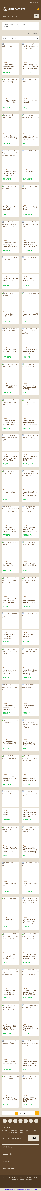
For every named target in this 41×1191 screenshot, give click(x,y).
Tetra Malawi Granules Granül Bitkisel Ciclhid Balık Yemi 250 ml (10, 530)
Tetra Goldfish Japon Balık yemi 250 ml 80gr (9, 66)
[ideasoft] (8, 1189)
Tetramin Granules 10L (10, 885)
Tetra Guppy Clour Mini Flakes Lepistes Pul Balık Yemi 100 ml (30, 67)
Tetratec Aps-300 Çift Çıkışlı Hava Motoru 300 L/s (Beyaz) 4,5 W (29, 993)
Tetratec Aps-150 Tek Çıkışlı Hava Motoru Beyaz (9, 636)
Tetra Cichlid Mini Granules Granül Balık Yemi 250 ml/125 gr (9, 423)
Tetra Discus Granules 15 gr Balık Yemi (10, 1099)
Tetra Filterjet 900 (30, 172)
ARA (36, 16)
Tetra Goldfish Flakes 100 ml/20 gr (9, 743)
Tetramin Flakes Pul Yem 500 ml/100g (10, 1063)
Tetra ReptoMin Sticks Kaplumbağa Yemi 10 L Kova (30, 244)
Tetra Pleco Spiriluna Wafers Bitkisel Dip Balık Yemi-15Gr (29, 601)
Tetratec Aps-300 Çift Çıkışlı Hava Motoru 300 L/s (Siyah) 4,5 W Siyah (10, 174)
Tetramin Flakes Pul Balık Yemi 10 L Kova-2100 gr (10, 850)
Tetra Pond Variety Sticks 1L (30, 101)
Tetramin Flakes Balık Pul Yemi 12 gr (10, 493)
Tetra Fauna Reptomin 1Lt (8, 813)
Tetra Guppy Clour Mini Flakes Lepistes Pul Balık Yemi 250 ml (30, 494)
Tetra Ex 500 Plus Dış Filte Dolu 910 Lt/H (29, 1099)
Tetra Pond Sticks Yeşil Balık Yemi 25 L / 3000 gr (10, 672)
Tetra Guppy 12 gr (9, 919)
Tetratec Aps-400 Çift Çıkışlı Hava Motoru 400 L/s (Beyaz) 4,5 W (9, 1029)
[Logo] (13, 9)
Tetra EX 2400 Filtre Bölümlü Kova (10, 208)
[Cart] (37, 9)
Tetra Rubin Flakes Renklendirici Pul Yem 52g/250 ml (30, 351)
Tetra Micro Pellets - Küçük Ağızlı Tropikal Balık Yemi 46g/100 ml (10, 245)
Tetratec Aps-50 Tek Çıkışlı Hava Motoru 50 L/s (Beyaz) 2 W (29, 922)
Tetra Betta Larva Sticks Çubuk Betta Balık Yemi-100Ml (30, 1063)
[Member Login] (32, 9)
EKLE (34, 1138)
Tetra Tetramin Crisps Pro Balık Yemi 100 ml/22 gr (30, 422)
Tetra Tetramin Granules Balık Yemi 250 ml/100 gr (30, 138)
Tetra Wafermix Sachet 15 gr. (29, 706)
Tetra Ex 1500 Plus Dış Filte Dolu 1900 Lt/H (30, 458)
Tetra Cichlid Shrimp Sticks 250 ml (10, 279)
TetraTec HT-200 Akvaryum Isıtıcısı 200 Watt (29, 814)
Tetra (5, 63)
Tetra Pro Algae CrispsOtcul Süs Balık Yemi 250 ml (30, 779)
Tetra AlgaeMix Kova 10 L (28, 635)
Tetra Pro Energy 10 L (30, 315)
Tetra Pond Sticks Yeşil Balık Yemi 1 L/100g (29, 387)
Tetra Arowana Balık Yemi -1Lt (8, 564)
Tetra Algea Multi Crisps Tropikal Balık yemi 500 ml (30, 529)
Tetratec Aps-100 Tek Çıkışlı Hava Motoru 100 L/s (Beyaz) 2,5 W (9, 993)
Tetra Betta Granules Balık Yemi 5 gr (30, 1028)
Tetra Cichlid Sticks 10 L (30, 885)
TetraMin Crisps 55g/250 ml (8, 315)
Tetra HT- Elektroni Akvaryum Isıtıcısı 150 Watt (10, 779)
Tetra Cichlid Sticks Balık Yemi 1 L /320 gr (10, 351)
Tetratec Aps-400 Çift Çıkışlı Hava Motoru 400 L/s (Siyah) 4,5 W (29, 957)
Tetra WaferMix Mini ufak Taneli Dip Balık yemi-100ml (10, 600)
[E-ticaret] (20, 1189)
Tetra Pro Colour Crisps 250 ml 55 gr (10, 137)
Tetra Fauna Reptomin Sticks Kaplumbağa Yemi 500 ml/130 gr (30, 744)
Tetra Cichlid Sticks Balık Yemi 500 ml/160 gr (30, 672)
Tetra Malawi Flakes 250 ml (28, 279)
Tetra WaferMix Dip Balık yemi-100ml (30, 564)
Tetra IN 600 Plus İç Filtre (30, 208)
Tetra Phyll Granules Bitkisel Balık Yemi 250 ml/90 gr (10, 458)
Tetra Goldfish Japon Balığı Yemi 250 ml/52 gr (9, 707)
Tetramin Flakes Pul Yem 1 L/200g (10, 386)
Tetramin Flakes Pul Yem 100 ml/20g (10, 101)
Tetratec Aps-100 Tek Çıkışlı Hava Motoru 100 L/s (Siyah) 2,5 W (9, 957)
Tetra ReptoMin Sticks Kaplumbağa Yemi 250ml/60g (30, 850)
